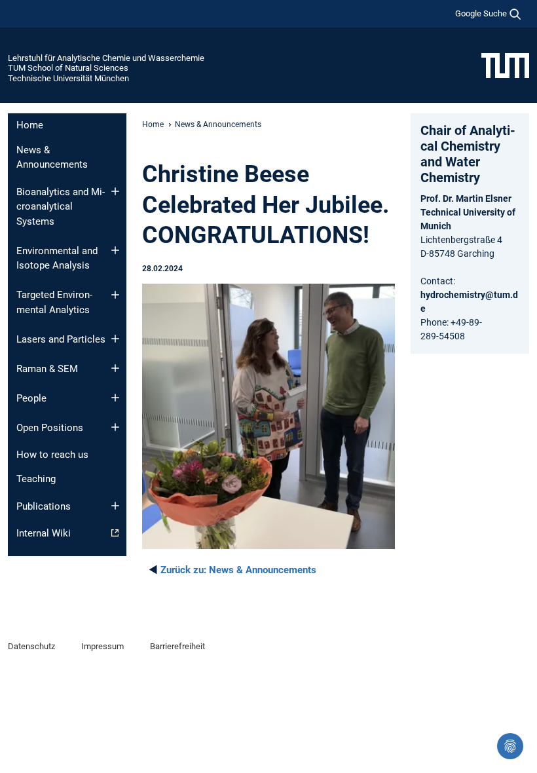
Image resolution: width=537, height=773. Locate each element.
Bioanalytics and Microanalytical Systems (60, 206)
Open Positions (49, 428)
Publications (43, 506)
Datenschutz (31, 646)
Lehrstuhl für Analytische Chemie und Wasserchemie (106, 58)
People (31, 398)
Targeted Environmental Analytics (54, 302)
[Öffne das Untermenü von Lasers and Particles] (115, 339)
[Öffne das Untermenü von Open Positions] (115, 427)
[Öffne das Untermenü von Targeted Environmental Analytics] (115, 295)
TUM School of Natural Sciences (68, 68)
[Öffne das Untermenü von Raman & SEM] (115, 368)
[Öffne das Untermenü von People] (115, 397)
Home (29, 125)
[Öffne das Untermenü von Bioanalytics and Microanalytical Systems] (115, 191)
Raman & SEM (47, 369)
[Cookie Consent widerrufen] (510, 746)
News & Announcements (52, 157)
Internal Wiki (43, 533)
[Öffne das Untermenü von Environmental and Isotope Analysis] (115, 250)
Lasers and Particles (60, 339)
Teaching (36, 479)
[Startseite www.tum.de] (505, 65)
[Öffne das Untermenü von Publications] (115, 506)
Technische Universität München (68, 78)
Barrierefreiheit (177, 646)
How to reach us (52, 455)
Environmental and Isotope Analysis (57, 258)
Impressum (102, 646)
